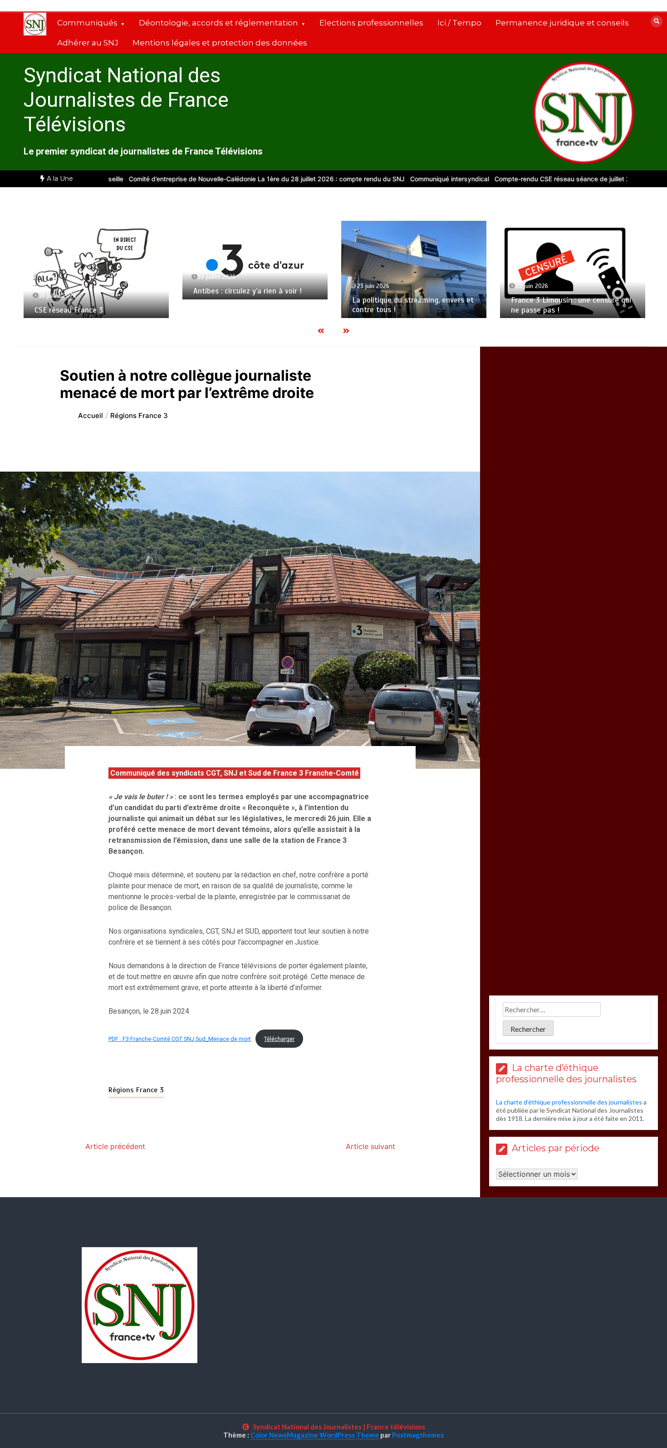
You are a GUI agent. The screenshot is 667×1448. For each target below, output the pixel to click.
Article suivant (370, 1146)
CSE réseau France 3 (68, 310)
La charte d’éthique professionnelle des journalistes (569, 1102)
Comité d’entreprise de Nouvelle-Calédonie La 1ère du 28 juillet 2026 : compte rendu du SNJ (218, 179)
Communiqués (87, 22)
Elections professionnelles (371, 22)
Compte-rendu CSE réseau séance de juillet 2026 (520, 179)
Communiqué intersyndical (401, 179)
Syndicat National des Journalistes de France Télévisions (126, 99)
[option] (218, 179)
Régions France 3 (136, 1090)
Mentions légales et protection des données (219, 42)
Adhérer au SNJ (87, 42)
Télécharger (279, 1038)
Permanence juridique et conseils (562, 22)
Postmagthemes (418, 1435)
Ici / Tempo (459, 22)
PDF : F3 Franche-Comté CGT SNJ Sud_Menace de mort (179, 1038)
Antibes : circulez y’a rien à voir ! (247, 291)
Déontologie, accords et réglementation (218, 22)
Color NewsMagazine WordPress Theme (314, 1435)
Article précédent (115, 1146)
